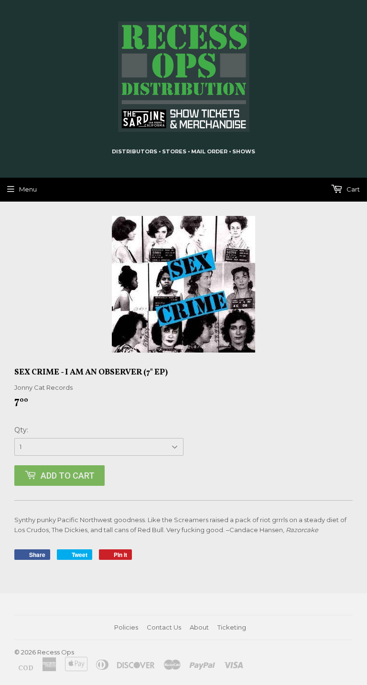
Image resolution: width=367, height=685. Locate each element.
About (199, 627)
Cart (352, 189)
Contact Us (164, 627)
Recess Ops (55, 652)
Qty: (21, 430)
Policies (126, 627)
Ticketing (231, 627)
